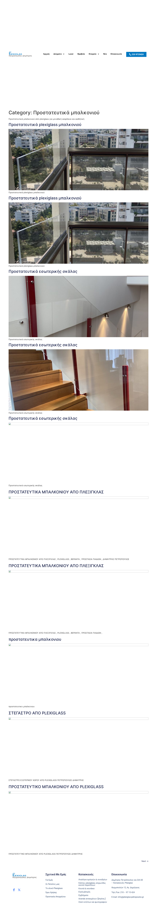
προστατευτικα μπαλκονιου (35, 639)
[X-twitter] (19, 889)
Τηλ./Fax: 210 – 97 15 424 (123, 892)
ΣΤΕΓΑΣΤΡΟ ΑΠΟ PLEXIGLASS (37, 713)
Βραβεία (81, 54)
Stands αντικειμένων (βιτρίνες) (92, 899)
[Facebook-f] (14, 889)
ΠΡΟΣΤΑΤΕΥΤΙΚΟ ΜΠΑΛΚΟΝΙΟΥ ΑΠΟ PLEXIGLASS (56, 786)
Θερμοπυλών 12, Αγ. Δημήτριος (125, 887)
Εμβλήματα (83, 895)
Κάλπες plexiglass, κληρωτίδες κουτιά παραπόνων (92, 884)
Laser (71, 54)
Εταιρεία (92, 54)
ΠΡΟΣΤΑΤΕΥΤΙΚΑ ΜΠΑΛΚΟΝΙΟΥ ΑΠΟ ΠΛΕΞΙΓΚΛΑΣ (56, 492)
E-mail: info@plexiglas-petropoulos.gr (127, 897)
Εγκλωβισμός (84, 892)
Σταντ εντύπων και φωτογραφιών (92, 902)
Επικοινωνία (116, 54)
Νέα (105, 54)
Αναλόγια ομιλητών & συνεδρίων (92, 880)
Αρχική (46, 54)
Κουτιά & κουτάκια (86, 888)
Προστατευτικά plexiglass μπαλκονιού (45, 124)
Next (145, 861)
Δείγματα (57, 54)
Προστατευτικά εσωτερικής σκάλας (43, 271)
